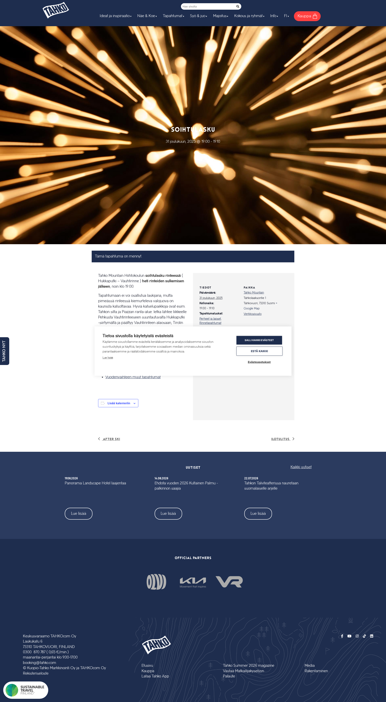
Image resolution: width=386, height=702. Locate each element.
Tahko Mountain (254, 292)
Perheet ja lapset (210, 318)
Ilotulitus (281, 438)
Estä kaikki (259, 351)
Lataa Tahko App (155, 676)
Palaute (229, 676)
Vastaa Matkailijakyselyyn (243, 671)
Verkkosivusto (253, 314)
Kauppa (148, 671)
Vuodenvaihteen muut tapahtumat (133, 377)
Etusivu (147, 665)
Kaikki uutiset (301, 467)
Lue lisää (78, 513)
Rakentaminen (316, 671)
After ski (111, 438)
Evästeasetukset (259, 361)
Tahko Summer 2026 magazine (248, 665)
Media (310, 665)
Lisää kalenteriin (119, 403)
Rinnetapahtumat (210, 323)
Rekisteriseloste (35, 673)
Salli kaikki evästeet (259, 340)
